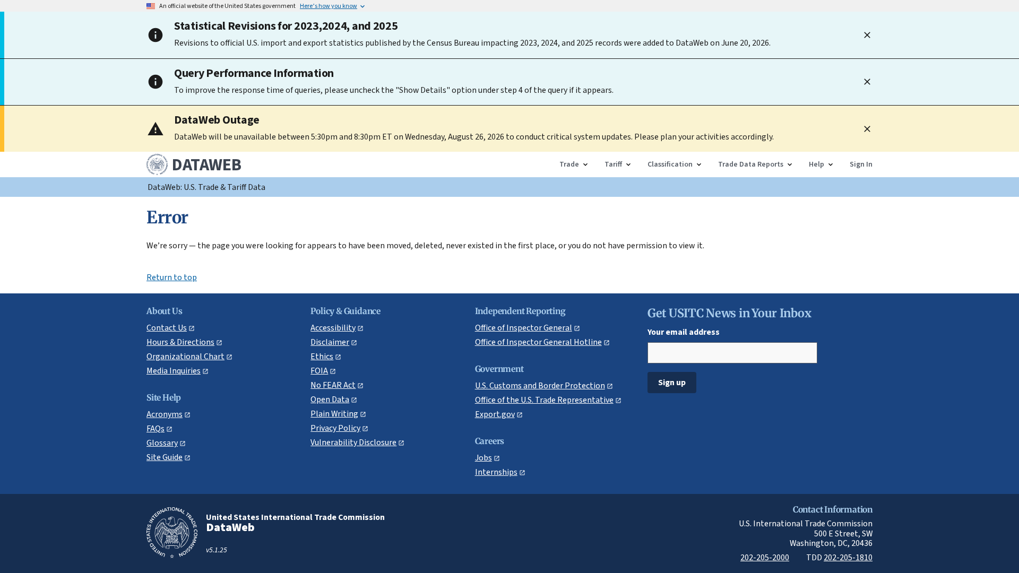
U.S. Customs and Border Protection (540, 385)
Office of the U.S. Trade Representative (544, 399)
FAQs (155, 428)
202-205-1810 (848, 557)
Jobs (483, 457)
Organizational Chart (185, 356)
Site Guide (164, 457)
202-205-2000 (764, 557)
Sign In (861, 164)
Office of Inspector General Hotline (538, 342)
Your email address (683, 331)
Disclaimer (329, 342)
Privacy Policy (335, 427)
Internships (496, 472)
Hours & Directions (180, 342)
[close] (867, 35)
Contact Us (166, 327)
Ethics (321, 356)
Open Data (329, 399)
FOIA (319, 370)
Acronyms (164, 414)
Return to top (171, 277)
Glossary (162, 442)
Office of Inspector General (523, 327)
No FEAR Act (333, 384)
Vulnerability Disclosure (353, 442)
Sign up (672, 382)
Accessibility (333, 327)
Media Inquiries (173, 370)
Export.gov (495, 414)
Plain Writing (334, 413)
